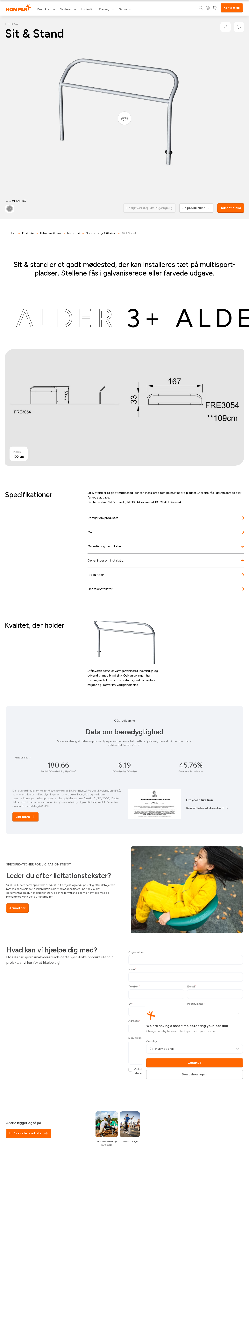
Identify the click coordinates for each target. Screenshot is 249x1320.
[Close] (238, 1013)
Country (151, 1041)
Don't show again (194, 1074)
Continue (194, 1063)
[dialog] (124, 660)
